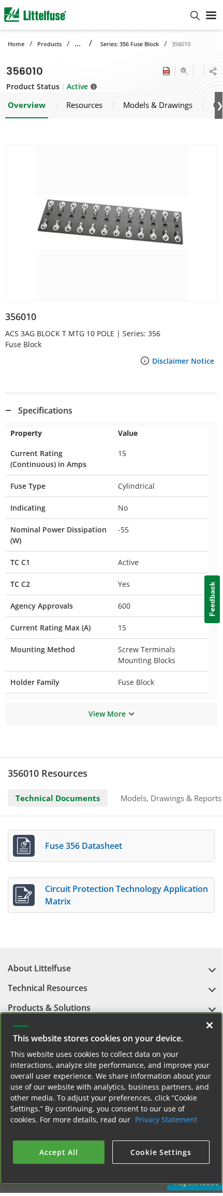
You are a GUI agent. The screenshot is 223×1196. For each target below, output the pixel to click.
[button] (111, 222)
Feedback (212, 599)
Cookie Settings (160, 1152)
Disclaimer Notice (183, 361)
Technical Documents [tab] (58, 798)
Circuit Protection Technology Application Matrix (126, 895)
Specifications (45, 410)
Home (16, 44)
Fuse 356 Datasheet (83, 845)
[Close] (209, 1025)
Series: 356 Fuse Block (129, 44)
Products (49, 44)
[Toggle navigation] (211, 14)
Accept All (58, 1152)
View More (107, 714)
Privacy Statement (166, 1119)
